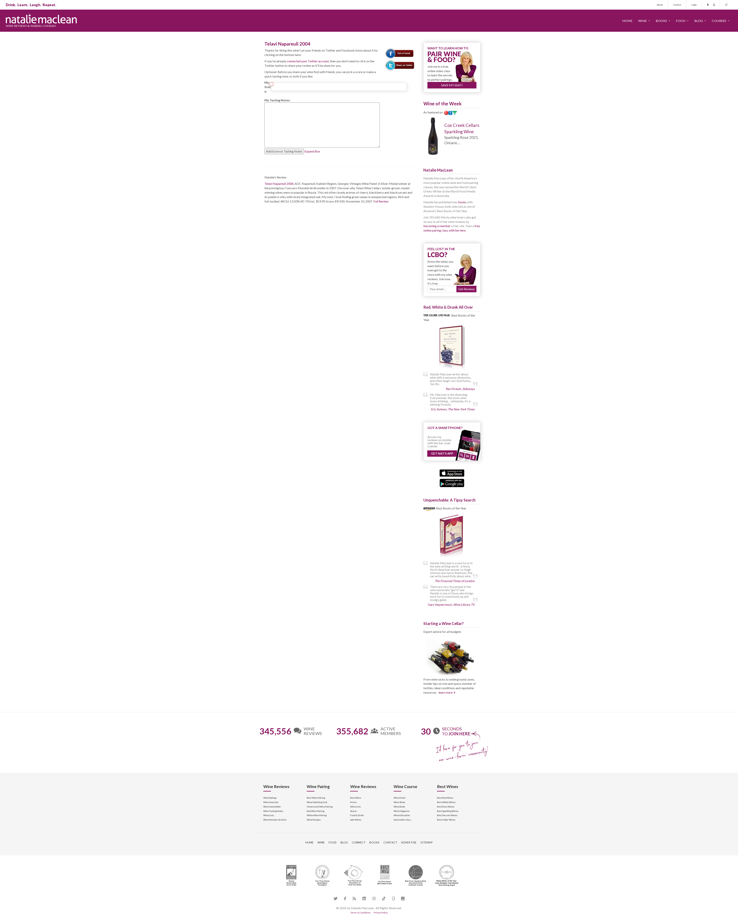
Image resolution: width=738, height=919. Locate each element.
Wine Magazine (402, 811)
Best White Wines (446, 802)
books (462, 202)
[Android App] (452, 482)
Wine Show (399, 802)
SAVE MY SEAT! (452, 85)
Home (627, 20)
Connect (359, 842)
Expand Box (312, 151)
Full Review (380, 201)
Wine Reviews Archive (274, 819)
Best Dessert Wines (447, 815)
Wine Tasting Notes (273, 811)
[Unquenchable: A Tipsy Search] (451, 537)
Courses (719, 20)
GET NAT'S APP (442, 453)
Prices (353, 802)
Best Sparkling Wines (448, 811)
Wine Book (399, 806)
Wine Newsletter (272, 806)
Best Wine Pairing (316, 797)
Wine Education (402, 815)
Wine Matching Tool (317, 802)
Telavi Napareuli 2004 (278, 183)
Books (661, 20)
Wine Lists (268, 815)
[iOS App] (452, 472)
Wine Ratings (270, 797)
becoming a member (436, 226)
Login (694, 4)
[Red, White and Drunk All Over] (451, 348)
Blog (698, 20)
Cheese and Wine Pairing (319, 806)
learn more (445, 692)
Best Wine (355, 797)
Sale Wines (356, 819)
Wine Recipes (314, 819)
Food (680, 20)
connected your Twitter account (308, 61)
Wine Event (400, 797)
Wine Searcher (271, 802)
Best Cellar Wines (446, 819)
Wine (642, 20)
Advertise (408, 842)
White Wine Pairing (317, 815)
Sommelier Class (402, 819)
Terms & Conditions (360, 912)
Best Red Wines (445, 797)
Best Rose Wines (446, 806)
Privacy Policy (381, 912)
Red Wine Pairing (315, 811)
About (660, 4)
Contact (677, 4)
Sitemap (427, 842)
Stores (353, 811)
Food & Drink (357, 815)
